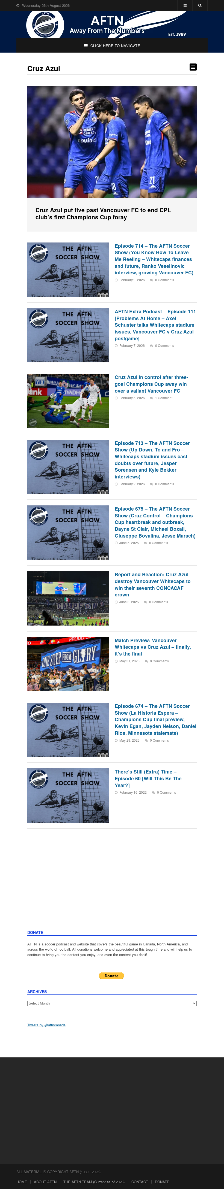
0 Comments (164, 279)
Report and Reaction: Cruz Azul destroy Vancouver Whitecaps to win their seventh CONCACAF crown (153, 584)
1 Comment (163, 397)
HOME (21, 1182)
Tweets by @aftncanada (46, 1024)
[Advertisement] (112, 889)
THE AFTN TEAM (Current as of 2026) (94, 1182)
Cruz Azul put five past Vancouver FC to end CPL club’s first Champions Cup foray (103, 213)
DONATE (162, 1182)
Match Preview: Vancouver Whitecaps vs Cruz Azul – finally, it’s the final (153, 647)
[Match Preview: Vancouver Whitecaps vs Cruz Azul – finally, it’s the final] (68, 664)
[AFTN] (112, 24)
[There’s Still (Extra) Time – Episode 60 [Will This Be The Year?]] (68, 795)
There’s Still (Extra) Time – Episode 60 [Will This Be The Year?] (148, 778)
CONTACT (139, 1182)
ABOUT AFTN (45, 1182)
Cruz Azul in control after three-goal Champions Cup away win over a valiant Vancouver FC (151, 384)
